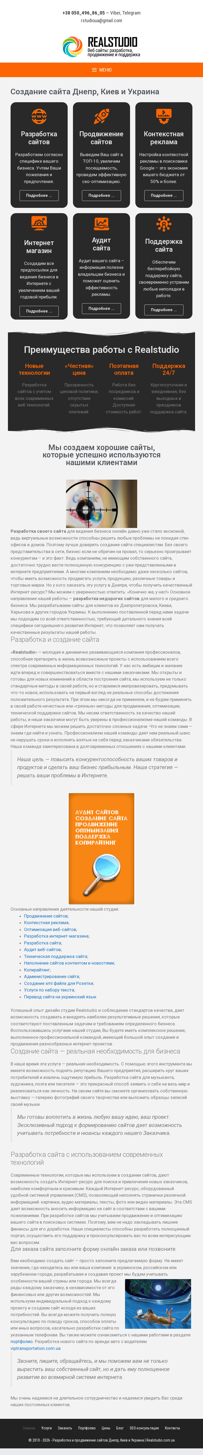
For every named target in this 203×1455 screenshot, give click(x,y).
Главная (29, 1428)
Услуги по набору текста (49, 990)
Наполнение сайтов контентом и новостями (69, 963)
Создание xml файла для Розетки (58, 983)
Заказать (65, 1428)
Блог (120, 1428)
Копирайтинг (37, 969)
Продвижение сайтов (46, 916)
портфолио (22, 1341)
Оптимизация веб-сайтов (50, 929)
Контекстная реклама (46, 922)
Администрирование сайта (51, 976)
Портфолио (87, 1428)
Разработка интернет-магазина (56, 936)
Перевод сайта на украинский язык (60, 996)
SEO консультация (144, 1428)
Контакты (172, 1428)
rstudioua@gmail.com (101, 20)
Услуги (46, 1428)
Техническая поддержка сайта (55, 956)
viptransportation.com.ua (36, 1348)
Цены (106, 1428)
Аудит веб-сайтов (42, 949)
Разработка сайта (42, 943)
